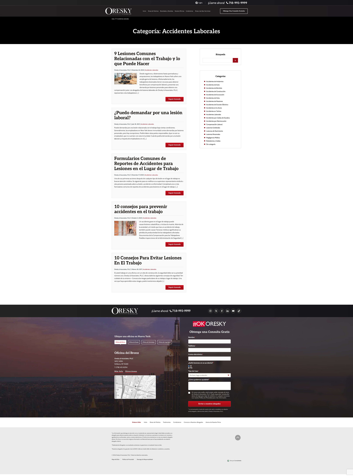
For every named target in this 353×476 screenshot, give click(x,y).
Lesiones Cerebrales (213, 128)
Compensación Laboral (214, 124)
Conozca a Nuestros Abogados (193, 422)
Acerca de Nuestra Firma (213, 422)
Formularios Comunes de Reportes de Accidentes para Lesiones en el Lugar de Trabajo (146, 163)
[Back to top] (238, 437)
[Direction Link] (135, 377)
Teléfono (192, 346)
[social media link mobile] (210, 311)
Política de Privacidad (128, 459)
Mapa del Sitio (115, 459)
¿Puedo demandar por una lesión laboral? (148, 115)
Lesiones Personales (213, 134)
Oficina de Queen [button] (134, 342)
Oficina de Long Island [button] (164, 342)
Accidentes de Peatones (214, 101)
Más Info (118, 371)
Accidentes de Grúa (213, 98)
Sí (191, 366)
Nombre (191, 337)
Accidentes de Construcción (215, 91)
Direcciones (131, 371)
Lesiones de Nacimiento (214, 131)
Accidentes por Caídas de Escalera (218, 118)
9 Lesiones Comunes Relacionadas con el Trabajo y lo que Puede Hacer (147, 58)
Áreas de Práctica (153, 11)
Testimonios (167, 422)
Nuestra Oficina (179, 11)
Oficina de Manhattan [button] (149, 342)
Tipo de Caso (193, 371)
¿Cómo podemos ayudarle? (199, 380)
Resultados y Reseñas (166, 11)
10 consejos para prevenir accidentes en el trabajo (140, 209)
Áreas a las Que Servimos (202, 11)
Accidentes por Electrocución (216, 121)
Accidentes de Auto (213, 85)
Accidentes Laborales (151, 70)
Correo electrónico (195, 354)
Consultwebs (237, 460)
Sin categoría (210, 144)
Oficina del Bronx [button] (120, 342)
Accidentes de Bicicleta (214, 88)
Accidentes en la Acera (214, 108)
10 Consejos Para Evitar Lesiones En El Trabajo (148, 260)
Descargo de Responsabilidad (145, 459)
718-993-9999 (181, 310)
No (191, 368)
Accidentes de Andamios (214, 81)
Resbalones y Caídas (213, 141)
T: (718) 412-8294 (120, 367)
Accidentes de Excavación (215, 95)
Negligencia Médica (213, 138)
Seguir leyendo (174, 99)
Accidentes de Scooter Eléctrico (217, 105)
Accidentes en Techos (213, 111)
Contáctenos (189, 11)
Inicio (144, 11)
